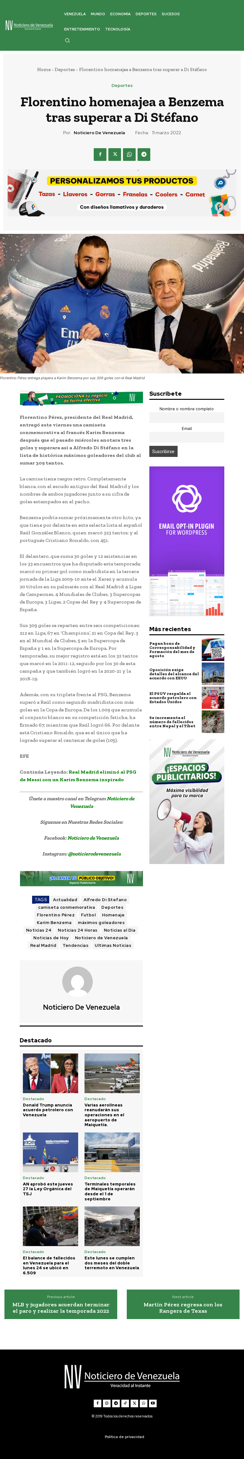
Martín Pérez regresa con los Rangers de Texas (183, 1308)
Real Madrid (43, 945)
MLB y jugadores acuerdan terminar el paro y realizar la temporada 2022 (61, 1308)
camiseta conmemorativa (66, 907)
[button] (67, 40)
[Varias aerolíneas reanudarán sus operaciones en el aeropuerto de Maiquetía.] (112, 1073)
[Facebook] (100, 154)
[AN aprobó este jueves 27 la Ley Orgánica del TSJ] (50, 1152)
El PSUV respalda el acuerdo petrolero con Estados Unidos (173, 697)
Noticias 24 (39, 930)
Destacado (33, 1099)
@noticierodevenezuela (94, 854)
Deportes (65, 69)
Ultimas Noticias (113, 945)
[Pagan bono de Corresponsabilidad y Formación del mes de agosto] (213, 649)
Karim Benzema (54, 922)
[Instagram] (107, 1403)
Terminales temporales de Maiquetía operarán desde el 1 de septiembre (110, 1191)
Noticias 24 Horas (78, 930)
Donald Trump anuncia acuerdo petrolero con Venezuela (48, 1110)
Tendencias (75, 945)
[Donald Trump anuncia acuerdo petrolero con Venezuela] (50, 1073)
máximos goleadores (101, 922)
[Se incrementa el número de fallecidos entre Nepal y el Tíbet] (213, 721)
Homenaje (113, 915)
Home (44, 69)
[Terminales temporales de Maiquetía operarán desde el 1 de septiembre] (112, 1152)
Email (187, 428)
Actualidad (65, 899)
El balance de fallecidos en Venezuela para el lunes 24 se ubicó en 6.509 (49, 1265)
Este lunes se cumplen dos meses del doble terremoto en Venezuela (112, 1263)
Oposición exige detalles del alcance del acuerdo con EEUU (174, 673)
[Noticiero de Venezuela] (81, 982)
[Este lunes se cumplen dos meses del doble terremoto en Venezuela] (112, 1226)
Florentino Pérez (56, 915)
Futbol (88, 915)
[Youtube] (153, 1403)
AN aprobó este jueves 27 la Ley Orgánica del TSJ (48, 1189)
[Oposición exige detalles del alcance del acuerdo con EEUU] (213, 674)
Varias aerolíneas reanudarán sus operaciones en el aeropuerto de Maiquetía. (104, 1114)
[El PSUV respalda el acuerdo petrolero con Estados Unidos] (213, 698)
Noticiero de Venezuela (99, 132)
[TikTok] (125, 1403)
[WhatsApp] (129, 154)
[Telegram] (144, 154)
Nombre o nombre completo (186, 408)
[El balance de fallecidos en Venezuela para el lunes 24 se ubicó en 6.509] (50, 1226)
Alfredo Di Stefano (105, 899)
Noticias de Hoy (51, 938)
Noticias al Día (120, 930)
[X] (114, 154)
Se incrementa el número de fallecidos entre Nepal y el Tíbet (172, 721)
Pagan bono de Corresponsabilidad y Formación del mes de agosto (172, 649)
